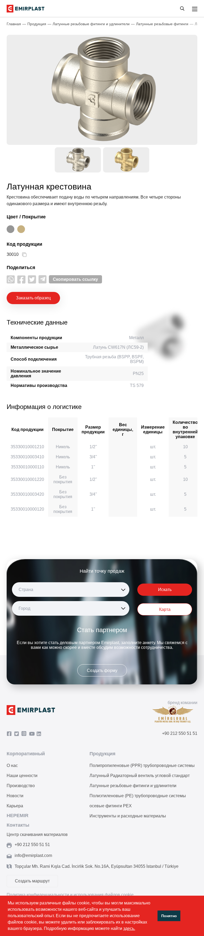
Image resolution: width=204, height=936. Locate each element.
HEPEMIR (17, 815)
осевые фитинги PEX (111, 806)
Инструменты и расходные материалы (128, 816)
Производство (21, 785)
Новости (15, 795)
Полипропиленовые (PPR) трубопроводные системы (142, 765)
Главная (14, 24)
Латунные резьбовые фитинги (162, 24)
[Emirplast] (25, 8)
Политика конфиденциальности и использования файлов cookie (70, 894)
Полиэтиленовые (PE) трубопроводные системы (138, 795)
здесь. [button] (129, 928)
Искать (165, 589)
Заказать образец (33, 298)
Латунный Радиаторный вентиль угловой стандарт (140, 775)
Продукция (36, 24)
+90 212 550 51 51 (179, 733)
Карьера (15, 806)
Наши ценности (22, 775)
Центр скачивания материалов (37, 834)
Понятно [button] (169, 916)
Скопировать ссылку (75, 279)
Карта (165, 609)
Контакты (18, 825)
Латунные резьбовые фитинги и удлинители (91, 24)
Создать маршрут (32, 881)
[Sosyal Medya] (10, 734)
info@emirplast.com (33, 855)
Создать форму (102, 670)
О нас (12, 765)
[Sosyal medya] (11, 279)
